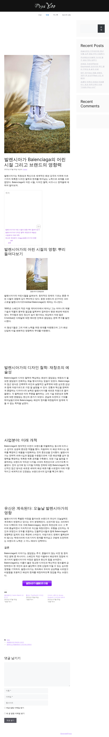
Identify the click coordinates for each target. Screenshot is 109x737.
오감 (40, 15)
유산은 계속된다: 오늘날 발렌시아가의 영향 (20, 238)
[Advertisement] (37, 35)
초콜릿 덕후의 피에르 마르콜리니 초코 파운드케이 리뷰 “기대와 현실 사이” (92, 84)
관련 (9, 243)
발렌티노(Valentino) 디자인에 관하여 (19, 644)
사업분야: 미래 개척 (12, 235)
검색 (101, 28)
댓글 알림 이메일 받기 (15, 708)
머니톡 (55, 15)
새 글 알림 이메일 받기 (15, 713)
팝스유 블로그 (74, 5)
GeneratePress (66, 734)
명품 (47, 15)
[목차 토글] (37, 226)
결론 (11, 240)
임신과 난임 (66, 15)
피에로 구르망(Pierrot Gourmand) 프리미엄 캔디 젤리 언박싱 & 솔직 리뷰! (93, 66)
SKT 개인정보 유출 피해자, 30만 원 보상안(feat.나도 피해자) (92, 75)
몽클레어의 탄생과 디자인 (15, 642)
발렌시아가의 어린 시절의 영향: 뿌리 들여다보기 (22, 230)
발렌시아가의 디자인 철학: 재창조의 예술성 (20, 232)
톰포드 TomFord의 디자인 (34, 595)
